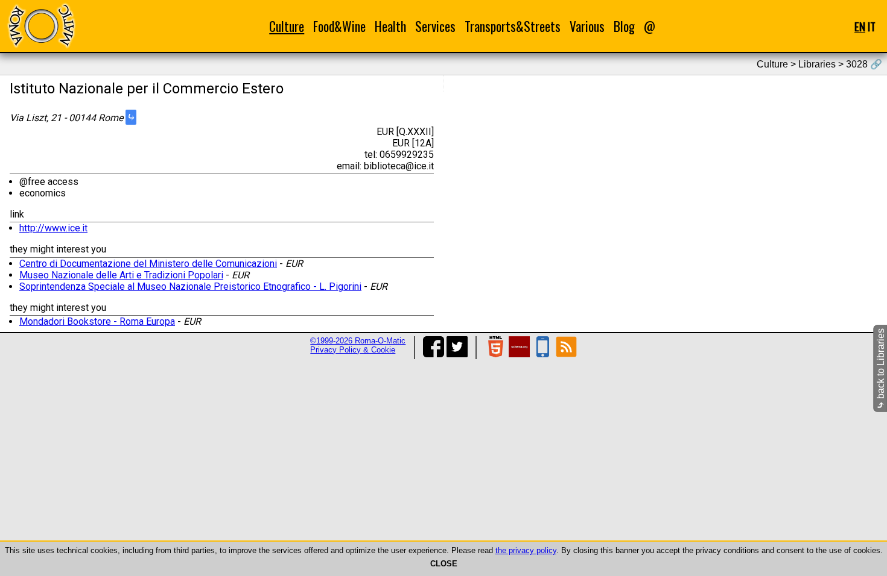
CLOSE (443, 563)
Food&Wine (339, 26)
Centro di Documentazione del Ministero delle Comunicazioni (148, 263)
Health (390, 26)
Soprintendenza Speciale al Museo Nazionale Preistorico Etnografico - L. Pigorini (190, 286)
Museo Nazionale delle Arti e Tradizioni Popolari (121, 275)
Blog (624, 26)
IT (872, 26)
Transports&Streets (513, 26)
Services (435, 26)
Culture (286, 26)
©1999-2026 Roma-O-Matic (357, 340)
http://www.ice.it (53, 228)
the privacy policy (525, 550)
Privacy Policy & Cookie (352, 349)
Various (587, 26)
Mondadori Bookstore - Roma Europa (97, 321)
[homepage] (41, 25)
